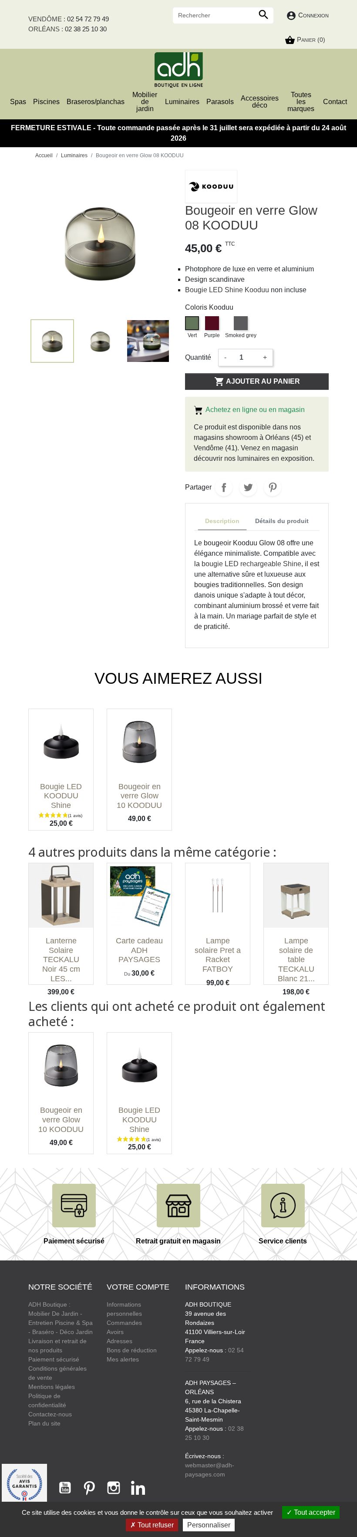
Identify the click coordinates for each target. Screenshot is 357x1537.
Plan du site (44, 1423)
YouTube (65, 1487)
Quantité (198, 357)
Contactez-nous (50, 1414)
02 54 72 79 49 (88, 19)
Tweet (248, 487)
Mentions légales (51, 1386)
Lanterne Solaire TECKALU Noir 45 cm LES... (61, 959)
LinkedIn (138, 1487)
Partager (223, 487)
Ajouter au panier (257, 381)
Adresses (119, 1341)
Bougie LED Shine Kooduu (227, 290)
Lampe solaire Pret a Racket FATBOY (218, 954)
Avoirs (115, 1331)
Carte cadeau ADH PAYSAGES (139, 950)
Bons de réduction (132, 1350)
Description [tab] (222, 520)
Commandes (124, 1322)
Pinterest (272, 487)
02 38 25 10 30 (86, 29)
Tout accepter (313, 1512)
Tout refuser (155, 1525)
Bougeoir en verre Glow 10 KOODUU (139, 796)
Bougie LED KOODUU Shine (61, 796)
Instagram (113, 1487)
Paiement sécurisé (53, 1359)
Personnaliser (208, 1525)
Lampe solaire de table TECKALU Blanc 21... (296, 959)
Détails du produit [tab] (282, 520)
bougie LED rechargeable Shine (251, 564)
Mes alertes (123, 1359)
